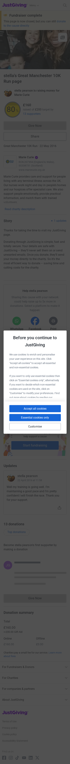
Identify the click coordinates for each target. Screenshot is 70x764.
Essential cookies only (35, 417)
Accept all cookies (35, 408)
